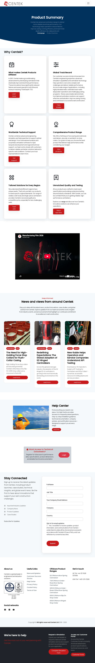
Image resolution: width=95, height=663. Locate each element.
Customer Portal (78, 655)
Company (50, 508)
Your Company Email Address (57, 500)
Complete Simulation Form (59, 652)
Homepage (41, 33)
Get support (14, 159)
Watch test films (58, 211)
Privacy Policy (32, 584)
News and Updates (33, 573)
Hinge (49, 348)
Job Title (50, 492)
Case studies (58, 106)
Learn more (14, 95)
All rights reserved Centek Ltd (48, 622)
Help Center (56, 429)
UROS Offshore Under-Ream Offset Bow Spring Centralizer (58, 590)
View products (58, 150)
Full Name (50, 484)
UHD (17, 348)
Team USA (14, 208)
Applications (10, 348)
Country (50, 516)
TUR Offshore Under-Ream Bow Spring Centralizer (57, 583)
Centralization (41, 348)
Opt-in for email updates (55, 523)
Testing (76, 348)
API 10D (70, 348)
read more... (17, 377)
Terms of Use (32, 590)
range (63, 202)
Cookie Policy (32, 587)
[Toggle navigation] (88, 3)
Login (64, 455)
